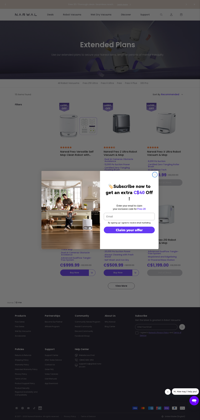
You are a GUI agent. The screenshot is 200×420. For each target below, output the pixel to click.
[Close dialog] (154, 174)
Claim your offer (129, 230)
